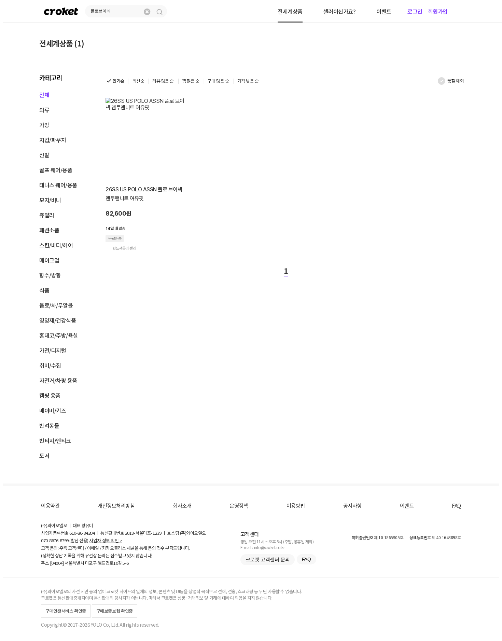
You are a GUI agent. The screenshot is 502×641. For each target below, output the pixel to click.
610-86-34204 (82, 533)
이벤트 (407, 505)
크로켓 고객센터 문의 (268, 559)
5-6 (126, 563)
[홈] (61, 11)
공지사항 (352, 505)
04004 (56, 563)
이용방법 (296, 505)
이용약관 (50, 505)
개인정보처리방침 (116, 505)
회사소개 (182, 505)
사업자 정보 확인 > (105, 540)
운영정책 (238, 505)
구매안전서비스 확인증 (65, 611)
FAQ (456, 505)
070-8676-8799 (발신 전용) (64, 540)
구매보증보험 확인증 (114, 611)
